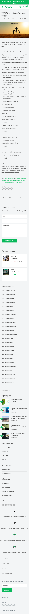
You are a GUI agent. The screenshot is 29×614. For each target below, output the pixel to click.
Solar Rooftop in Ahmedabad (9, 366)
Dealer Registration (15, 272)
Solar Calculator (6, 487)
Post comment (9, 240)
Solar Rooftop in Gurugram (8, 302)
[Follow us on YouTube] (11, 505)
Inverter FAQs (5, 451)
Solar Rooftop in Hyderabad (8, 322)
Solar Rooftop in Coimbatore (9, 326)
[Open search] (20, 7)
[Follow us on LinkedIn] (14, 505)
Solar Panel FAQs (6, 447)
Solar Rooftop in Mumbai (8, 350)
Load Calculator (6, 483)
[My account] (23, 7)
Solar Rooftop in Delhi (7, 370)
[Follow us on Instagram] (8, 505)
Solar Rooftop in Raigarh (8, 362)
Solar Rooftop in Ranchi (7, 342)
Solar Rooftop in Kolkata (8, 330)
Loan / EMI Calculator (7, 495)
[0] (26, 7)
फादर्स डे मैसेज (19, 182)
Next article (23, 198)
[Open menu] (2, 7)
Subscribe (6, 590)
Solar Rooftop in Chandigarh (9, 294)
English (4, 597)
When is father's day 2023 (16, 180)
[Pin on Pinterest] (5, 188)
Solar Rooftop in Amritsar (8, 382)
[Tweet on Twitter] (8, 188)
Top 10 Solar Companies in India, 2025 (19, 409)
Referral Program (6, 469)
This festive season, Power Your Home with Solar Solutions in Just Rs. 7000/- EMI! (19, 417)
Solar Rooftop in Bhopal (7, 358)
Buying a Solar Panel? (16, 399)
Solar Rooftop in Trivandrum (9, 314)
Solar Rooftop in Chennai (8, 310)
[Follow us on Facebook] (3, 505)
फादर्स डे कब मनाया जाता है (10, 182)
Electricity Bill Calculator (8, 491)
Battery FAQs (5, 455)
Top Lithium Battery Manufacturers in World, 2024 (18, 426)
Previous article (7, 198)
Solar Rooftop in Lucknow (8, 290)
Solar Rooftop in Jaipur (7, 354)
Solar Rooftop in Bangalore (8, 318)
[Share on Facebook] (3, 188)
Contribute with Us (6, 473)
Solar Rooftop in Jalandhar (8, 374)
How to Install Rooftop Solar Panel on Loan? (18, 434)
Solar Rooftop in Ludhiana (8, 378)
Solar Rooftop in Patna (7, 338)
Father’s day (18, 178)
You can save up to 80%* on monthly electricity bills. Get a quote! (14, 2)
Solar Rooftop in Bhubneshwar (9, 334)
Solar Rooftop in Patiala (8, 386)
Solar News (4, 459)
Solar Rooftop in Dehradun (8, 298)
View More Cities (6, 390)
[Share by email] (11, 188)
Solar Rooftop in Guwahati (8, 346)
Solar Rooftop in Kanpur (8, 306)
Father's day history (6, 18)
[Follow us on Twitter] (5, 505)
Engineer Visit (14, 258)
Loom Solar (13, 256)
